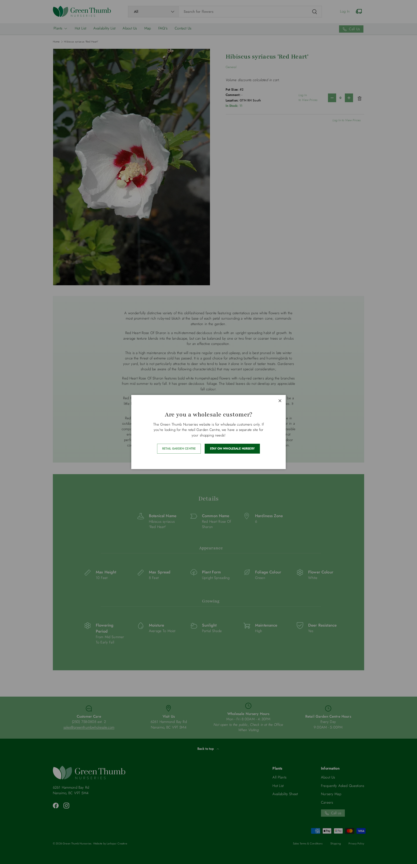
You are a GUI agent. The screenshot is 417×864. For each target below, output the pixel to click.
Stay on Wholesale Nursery (232, 448)
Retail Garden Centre (179, 448)
